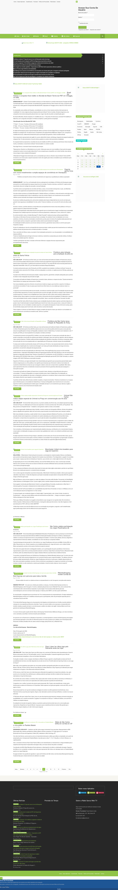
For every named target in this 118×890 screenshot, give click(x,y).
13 (90, 162)
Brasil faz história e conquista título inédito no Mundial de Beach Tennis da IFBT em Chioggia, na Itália (43, 94)
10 (50, 769)
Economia (79, 126)
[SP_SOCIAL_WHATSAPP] (103, 63)
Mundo (37, 36)
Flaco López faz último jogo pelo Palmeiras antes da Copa (56, 647)
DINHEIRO (86, 124)
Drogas (94, 124)
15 (98, 162)
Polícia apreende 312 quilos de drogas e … (24, 865)
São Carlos (66, 36)
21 (94, 164)
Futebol (79, 129)
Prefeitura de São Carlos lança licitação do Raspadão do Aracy (59, 322)
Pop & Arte (16, 846)
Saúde (92, 132)
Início (17, 36)
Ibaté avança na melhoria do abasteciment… (25, 829)
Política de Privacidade (44, 1)
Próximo (64, 769)
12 (58, 769)
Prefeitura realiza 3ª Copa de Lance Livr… (24, 808)
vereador (86, 135)
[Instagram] (103, 59)
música (91, 129)
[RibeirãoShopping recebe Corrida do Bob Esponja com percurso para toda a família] (34, 573)
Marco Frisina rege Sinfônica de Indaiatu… (24, 842)
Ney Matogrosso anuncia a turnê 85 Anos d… (25, 850)
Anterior (22, 769)
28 (94, 166)
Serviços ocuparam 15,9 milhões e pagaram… (25, 823)
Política (79, 132)
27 (90, 166)
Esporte (95, 126)
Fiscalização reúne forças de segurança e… (25, 857)
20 (90, 164)
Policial (15, 861)
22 (98, 164)
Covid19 (79, 124)
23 (102, 164)
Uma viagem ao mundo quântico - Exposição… (25, 836)
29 (98, 166)
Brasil (46, 36)
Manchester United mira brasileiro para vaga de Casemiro (59, 450)
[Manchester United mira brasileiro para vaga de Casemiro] (28, 449)
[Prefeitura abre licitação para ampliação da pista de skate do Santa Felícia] (32, 252)
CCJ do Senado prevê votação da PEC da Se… (25, 815)
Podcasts (35, 1)
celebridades (89, 121)
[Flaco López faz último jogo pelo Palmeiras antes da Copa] (28, 646)
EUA (101, 126)
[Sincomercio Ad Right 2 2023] (90, 187)
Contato (58, 1)
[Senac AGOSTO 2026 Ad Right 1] (90, 98)
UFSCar (79, 135)
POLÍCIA (98, 129)
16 (102, 162)
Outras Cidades (19, 723)
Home (15, 1)
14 (94, 162)
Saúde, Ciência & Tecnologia (20, 832)
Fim (70, 769)
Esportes (17, 253)
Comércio (98, 121)
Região (85, 132)
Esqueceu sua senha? (84, 29)
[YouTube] (103, 61)
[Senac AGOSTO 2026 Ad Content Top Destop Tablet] (43, 86)
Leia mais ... (17, 162)
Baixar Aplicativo (21, 1)
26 (86, 166)
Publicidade (53, 1)
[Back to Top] (1, 878)
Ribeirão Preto (18, 573)
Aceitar (59, 889)
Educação (87, 126)
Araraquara (18, 93)
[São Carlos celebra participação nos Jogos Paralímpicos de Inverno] (30, 526)
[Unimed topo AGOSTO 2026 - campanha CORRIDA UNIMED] (75, 45)
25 (82, 166)
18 (82, 164)
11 (54, 769)
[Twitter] (103, 57)
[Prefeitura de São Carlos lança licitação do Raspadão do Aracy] (29, 321)
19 (86, 164)
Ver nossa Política (4, 887)
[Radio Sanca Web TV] (28, 43)
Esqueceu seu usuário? (95, 29)
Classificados (29, 1)
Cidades (55, 36)
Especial (77, 36)
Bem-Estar (27, 36)
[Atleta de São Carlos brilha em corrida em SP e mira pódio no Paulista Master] (33, 722)
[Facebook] (103, 55)
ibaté (85, 129)
